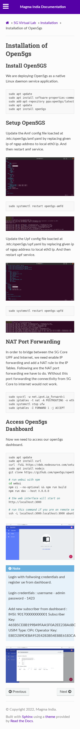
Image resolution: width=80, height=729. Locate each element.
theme (50, 717)
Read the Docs (21, 721)
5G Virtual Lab (25, 23)
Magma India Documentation (43, 7)
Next (64, 691)
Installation (49, 23)
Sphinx (27, 717)
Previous (19, 691)
